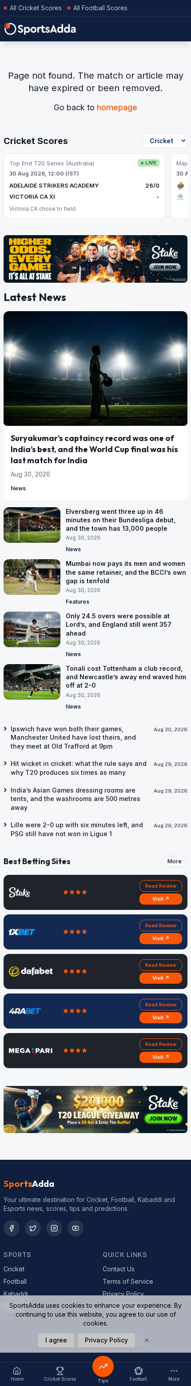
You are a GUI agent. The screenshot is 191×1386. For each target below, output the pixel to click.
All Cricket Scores (36, 8)
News (18, 488)
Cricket (14, 1269)
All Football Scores (100, 8)
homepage (117, 107)
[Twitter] (33, 1228)
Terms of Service (128, 1281)
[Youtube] (76, 1228)
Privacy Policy (123, 1294)
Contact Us (119, 1269)
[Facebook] (12, 1228)
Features (77, 601)
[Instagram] (54, 1228)
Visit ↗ (161, 899)
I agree (56, 1340)
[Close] (146, 1340)
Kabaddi (16, 1294)
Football (15, 1281)
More (174, 861)
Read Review (160, 886)
